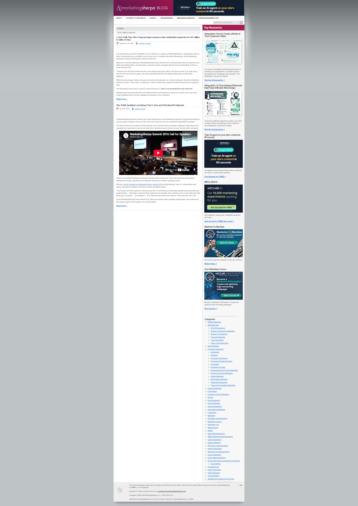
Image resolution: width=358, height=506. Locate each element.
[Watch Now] (223, 257)
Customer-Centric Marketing (218, 395)
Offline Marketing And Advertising (220, 437)
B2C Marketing (213, 346)
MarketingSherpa (122, 490)
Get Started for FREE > (215, 176)
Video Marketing (214, 473)
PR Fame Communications (218, 446)
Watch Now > (210, 264)
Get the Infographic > (214, 80)
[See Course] (223, 299)
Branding (214, 355)
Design (210, 397)
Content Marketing (215, 388)
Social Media (216, 464)
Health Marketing (217, 376)
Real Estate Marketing (219, 379)
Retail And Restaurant (219, 382)
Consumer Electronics (219, 358)
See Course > (210, 308)
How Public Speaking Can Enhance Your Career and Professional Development (150, 105)
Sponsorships (167, 18)
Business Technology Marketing (223, 331)
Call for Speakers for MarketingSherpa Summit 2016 (143, 184)
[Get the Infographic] (223, 66)
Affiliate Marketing (214, 322)
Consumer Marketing (216, 349)
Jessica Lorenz (140, 109)
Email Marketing (214, 401)
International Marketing (216, 410)
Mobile (210, 431)
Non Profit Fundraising (216, 434)
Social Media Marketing (217, 458)
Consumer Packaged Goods (221, 361)
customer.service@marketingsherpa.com (172, 491)
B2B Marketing (213, 325)
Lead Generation (217, 340)
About (119, 18)
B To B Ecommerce (218, 328)
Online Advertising (215, 440)
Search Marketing (214, 455)
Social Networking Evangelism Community (224, 461)
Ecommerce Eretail (218, 367)
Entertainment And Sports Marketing (224, 370)
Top (241, 485)
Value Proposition (214, 470)
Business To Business (219, 334)
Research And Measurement (218, 452)
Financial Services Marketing (222, 373)
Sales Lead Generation (219, 343)
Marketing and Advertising (217, 419)
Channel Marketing (218, 337)
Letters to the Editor (136, 18)
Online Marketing (214, 443)
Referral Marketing (215, 449)
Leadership (212, 413)
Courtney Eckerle (145, 43)
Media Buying (213, 428)
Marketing (211, 416)
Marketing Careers (215, 422)
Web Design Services (186, 18)
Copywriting (212, 391)
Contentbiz (215, 364)
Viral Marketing (213, 476)
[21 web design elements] (223, 118)
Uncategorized (213, 467)
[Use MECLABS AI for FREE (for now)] (223, 212)
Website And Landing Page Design (221, 479)
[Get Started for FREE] (223, 167)
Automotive (215, 352)
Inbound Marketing (215, 407)
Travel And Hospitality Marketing (223, 385)
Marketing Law (213, 425)
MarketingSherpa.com (208, 18)
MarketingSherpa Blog (143, 8)
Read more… (122, 99)
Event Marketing (214, 403)
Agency (153, 18)
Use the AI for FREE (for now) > (219, 221)
